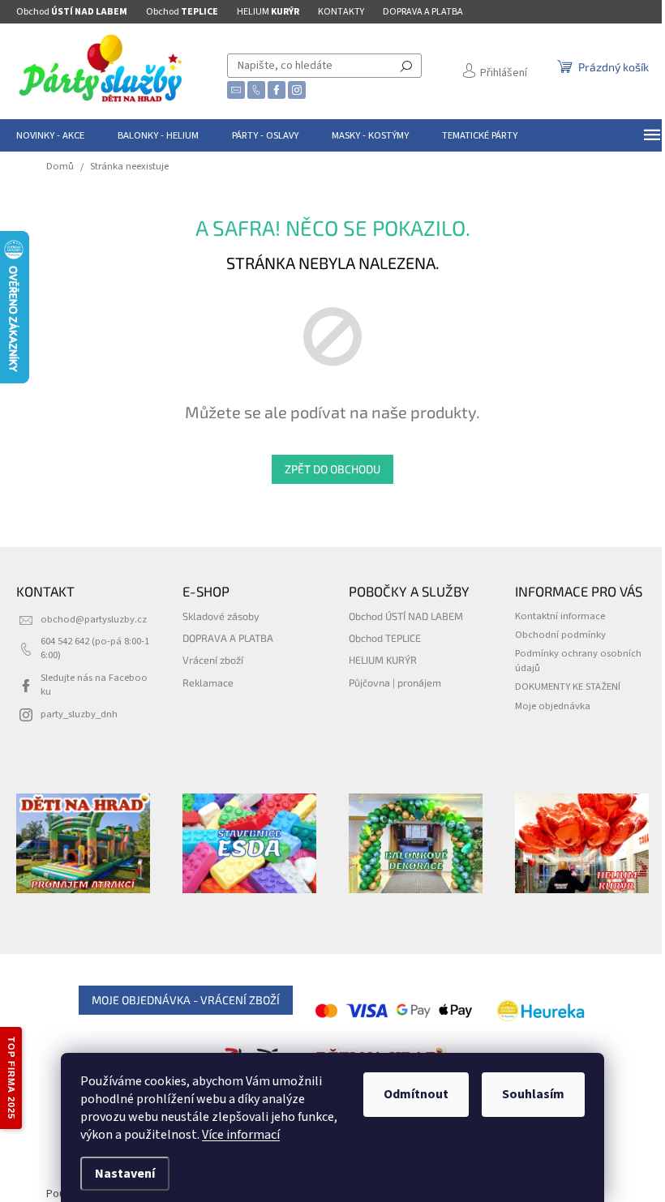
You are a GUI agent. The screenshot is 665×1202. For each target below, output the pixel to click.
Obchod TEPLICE (385, 637)
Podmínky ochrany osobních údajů (578, 660)
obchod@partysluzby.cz (94, 619)
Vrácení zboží (212, 659)
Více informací (241, 1135)
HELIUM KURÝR (383, 659)
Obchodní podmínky (560, 634)
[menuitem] (50, 135)
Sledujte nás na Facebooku (94, 684)
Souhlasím (533, 1094)
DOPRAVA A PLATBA (423, 12)
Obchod (71, 12)
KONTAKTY (341, 12)
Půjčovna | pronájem (395, 682)
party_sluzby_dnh (79, 714)
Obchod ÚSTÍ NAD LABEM (406, 616)
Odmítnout (416, 1094)
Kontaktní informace (560, 616)
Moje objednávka (552, 706)
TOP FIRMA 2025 (11, 1078)
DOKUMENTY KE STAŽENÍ (567, 686)
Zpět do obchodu (332, 469)
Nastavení (125, 1174)
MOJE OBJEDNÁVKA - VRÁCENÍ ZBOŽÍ (186, 1000)
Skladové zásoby (221, 616)
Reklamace (208, 682)
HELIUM (268, 12)
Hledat (406, 65)
